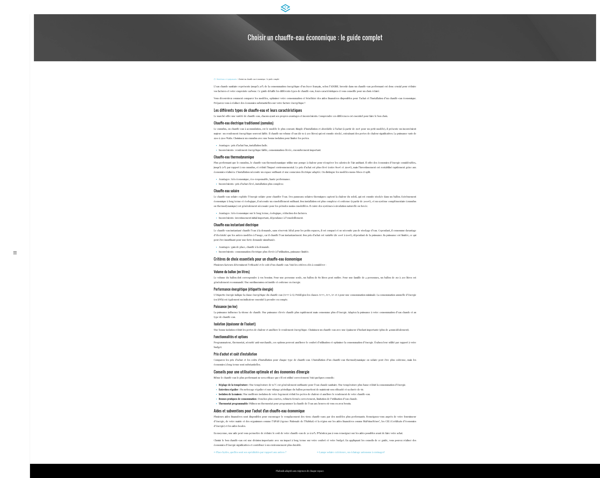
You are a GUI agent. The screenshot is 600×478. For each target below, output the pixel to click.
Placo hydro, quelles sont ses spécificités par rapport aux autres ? (251, 452)
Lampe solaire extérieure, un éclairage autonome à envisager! (352, 452)
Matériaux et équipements (227, 79)
